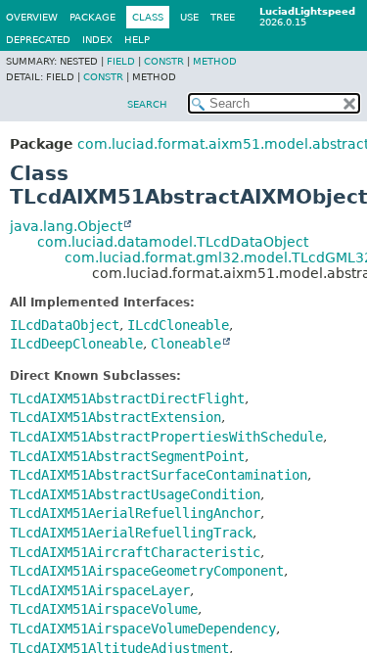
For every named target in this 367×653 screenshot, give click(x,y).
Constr (164, 61)
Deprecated (38, 39)
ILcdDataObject (64, 325)
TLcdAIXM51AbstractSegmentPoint (127, 456)
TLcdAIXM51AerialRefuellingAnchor (135, 513)
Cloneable (186, 343)
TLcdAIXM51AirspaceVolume (104, 609)
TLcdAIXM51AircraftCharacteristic (135, 552)
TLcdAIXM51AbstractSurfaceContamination (158, 475)
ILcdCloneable (178, 325)
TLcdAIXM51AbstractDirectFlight (127, 398)
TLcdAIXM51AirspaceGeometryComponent (147, 571)
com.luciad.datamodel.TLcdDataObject (172, 242)
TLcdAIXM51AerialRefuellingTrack (131, 532)
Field (121, 61)
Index (97, 39)
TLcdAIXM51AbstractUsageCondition (135, 494)
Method (215, 61)
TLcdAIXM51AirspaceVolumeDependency (143, 628)
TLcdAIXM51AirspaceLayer (100, 590)
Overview (32, 17)
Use (189, 17)
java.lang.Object (66, 226)
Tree (222, 17)
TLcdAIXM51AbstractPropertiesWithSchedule (166, 436)
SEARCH (147, 104)
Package (92, 17)
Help (137, 39)
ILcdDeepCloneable (76, 343)
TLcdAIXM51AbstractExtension (115, 417)
